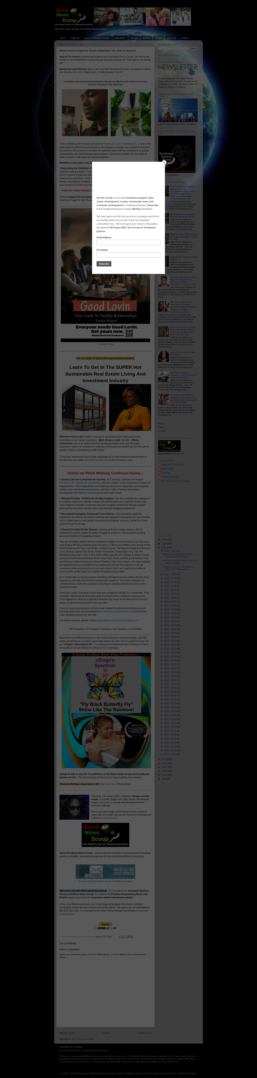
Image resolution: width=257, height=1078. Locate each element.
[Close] (164, 162)
